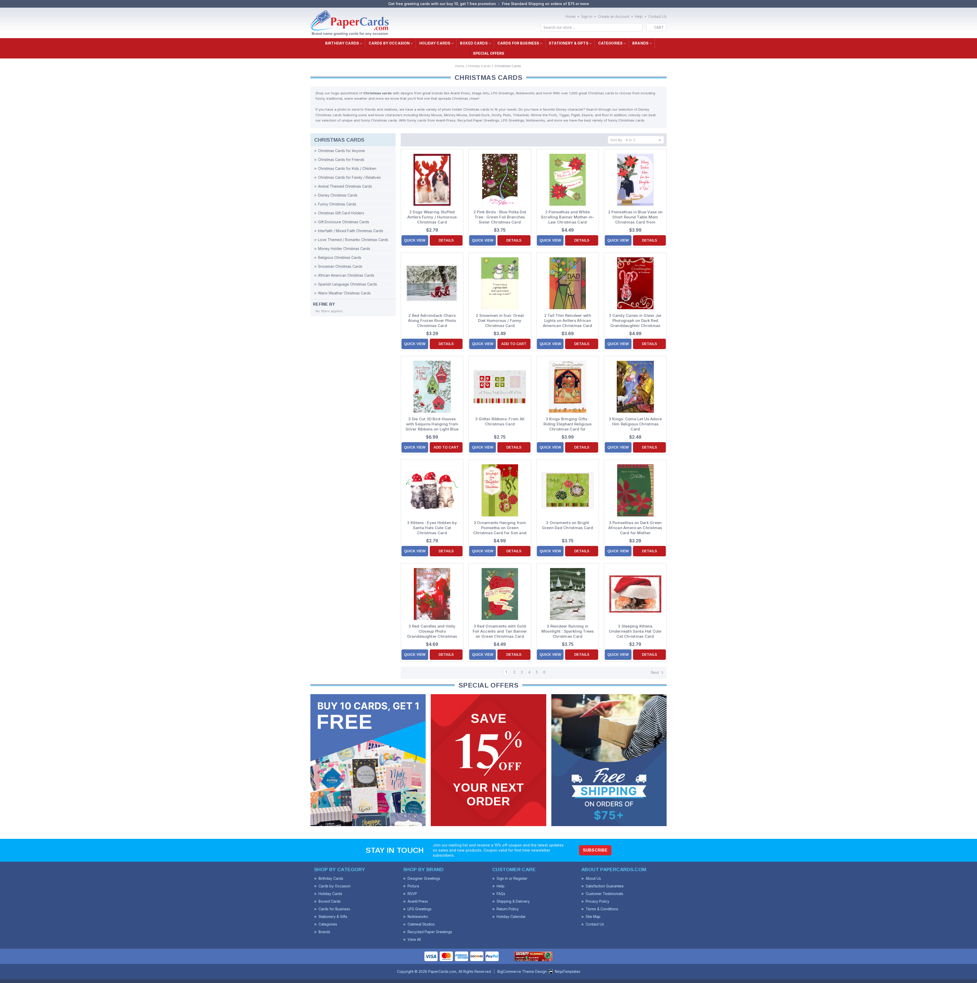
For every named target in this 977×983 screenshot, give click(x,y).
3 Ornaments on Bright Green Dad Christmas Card (567, 525)
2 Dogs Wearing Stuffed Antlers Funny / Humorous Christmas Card (432, 217)
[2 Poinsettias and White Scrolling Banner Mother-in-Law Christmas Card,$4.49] (568, 180)
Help (639, 16)
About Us (593, 878)
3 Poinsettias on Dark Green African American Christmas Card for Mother (635, 527)
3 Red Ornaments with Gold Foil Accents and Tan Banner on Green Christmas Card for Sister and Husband (500, 631)
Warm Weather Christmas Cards (344, 293)
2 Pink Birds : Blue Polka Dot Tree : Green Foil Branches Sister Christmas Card (499, 217)
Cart (659, 27)
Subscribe (595, 850)
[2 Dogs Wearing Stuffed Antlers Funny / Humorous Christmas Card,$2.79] (432, 180)
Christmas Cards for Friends (341, 159)
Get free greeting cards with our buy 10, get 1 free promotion (442, 4)
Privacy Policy (597, 901)
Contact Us (657, 16)
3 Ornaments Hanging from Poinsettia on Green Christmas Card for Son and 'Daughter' (500, 527)
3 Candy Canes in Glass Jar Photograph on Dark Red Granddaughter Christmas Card (635, 320)
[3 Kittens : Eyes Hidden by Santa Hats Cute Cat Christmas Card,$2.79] (432, 490)
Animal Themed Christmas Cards (345, 186)
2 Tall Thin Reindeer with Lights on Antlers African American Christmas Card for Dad (567, 320)
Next (655, 672)
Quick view (414, 240)
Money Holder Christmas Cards (344, 248)
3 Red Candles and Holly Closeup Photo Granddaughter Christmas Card (432, 631)
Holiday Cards (434, 43)
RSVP (412, 893)
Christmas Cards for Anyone (341, 150)
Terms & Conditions (602, 909)
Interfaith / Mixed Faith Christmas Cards (350, 231)
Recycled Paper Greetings (430, 932)
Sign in (586, 16)
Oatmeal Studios (421, 924)
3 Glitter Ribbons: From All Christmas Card (500, 421)
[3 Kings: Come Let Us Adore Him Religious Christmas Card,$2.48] (635, 387)
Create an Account (613, 16)
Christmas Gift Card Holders (341, 213)
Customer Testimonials (604, 893)
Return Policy (508, 909)
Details (446, 240)
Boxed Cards (474, 43)
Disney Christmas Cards (337, 195)
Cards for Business (518, 43)
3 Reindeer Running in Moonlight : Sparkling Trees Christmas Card (567, 631)
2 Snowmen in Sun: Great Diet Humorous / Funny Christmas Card (500, 320)
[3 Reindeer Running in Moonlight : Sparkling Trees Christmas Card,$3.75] (568, 594)
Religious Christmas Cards (339, 257)
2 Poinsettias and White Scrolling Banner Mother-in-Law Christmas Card (567, 217)
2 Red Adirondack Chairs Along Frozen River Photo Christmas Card (432, 320)
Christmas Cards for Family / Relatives (349, 177)
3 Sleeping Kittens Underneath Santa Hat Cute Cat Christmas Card (635, 631)
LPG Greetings (420, 909)
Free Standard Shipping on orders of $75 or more (545, 4)
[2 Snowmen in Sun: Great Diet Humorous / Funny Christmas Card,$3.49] (500, 283)
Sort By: (617, 140)
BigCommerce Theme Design (522, 971)
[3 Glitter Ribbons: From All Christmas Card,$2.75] (500, 387)
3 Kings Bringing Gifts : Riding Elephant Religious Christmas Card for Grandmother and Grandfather (567, 424)
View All (414, 939)
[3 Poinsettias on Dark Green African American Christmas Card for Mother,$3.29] (635, 490)
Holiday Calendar (511, 916)
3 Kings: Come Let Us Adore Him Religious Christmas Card (635, 423)
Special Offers (489, 53)
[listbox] (644, 140)
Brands (640, 43)
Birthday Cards (342, 43)
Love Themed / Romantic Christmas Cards (353, 239)
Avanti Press (418, 901)
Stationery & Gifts (568, 43)
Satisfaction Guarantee (605, 886)
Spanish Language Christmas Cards (347, 284)
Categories (610, 43)
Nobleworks (418, 916)
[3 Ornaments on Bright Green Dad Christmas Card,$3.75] (568, 490)
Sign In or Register (512, 878)
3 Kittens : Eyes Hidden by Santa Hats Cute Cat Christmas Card (432, 527)
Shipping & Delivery (513, 901)
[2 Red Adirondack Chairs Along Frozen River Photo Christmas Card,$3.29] (432, 283)
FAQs (501, 893)
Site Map (593, 916)
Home (571, 16)
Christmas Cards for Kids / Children (347, 168)
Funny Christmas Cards (337, 204)
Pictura (413, 886)
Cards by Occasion (389, 43)
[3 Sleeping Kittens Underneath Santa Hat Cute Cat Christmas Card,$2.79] (635, 594)
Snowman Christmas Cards (340, 266)
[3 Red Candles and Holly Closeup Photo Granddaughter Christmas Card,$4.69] (432, 594)
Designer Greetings (424, 878)
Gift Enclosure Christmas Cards (343, 222)
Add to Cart (513, 344)
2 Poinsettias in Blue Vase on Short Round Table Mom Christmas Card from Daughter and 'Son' (635, 217)
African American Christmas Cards (346, 275)
